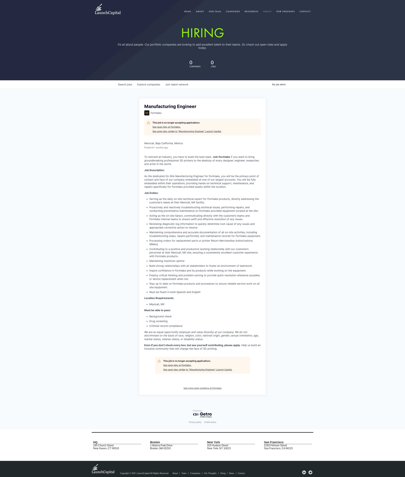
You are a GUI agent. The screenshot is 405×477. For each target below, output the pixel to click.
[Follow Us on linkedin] (304, 473)
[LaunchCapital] (103, 468)
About (200, 11)
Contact (305, 11)
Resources (252, 11)
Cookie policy (210, 422)
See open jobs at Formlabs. (167, 127)
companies (148, 84)
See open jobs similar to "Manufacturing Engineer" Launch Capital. (187, 131)
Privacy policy (195, 422)
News (231, 473)
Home (187, 11)
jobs (125, 84)
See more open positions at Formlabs (203, 388)
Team (184, 473)
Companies (233, 11)
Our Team (215, 11)
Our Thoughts (285, 11)
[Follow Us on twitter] (310, 473)
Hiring (267, 11)
